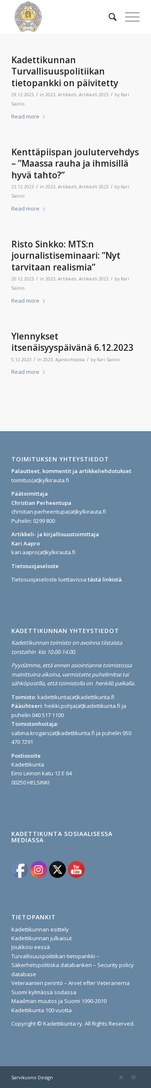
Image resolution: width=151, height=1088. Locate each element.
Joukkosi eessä (30, 947)
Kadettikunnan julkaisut (41, 938)
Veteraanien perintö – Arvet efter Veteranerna (70, 983)
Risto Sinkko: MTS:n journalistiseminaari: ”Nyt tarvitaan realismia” (65, 255)
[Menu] (128, 16)
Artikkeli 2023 (94, 95)
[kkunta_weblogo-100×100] (62, 16)
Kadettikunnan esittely (40, 929)
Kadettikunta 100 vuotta (41, 1010)
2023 (50, 95)
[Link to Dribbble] (133, 1077)
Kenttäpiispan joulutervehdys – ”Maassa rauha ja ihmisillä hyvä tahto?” (75, 163)
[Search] (108, 16)
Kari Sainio (108, 360)
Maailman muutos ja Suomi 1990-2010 (59, 1001)
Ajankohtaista (70, 360)
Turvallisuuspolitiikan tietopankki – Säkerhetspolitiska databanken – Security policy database (72, 965)
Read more (25, 116)
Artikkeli (67, 95)
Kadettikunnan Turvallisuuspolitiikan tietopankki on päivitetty (64, 71)
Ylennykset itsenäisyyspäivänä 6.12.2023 (72, 341)
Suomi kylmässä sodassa (43, 992)
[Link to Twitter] (121, 1077)
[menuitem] (108, 16)
